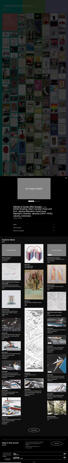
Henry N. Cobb (50, 285)
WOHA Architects (51, 416)
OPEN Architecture (6, 257)
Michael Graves (5, 309)
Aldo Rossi (27, 301)
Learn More (4, 456)
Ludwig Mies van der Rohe (53, 257)
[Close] (66, 178)
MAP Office (27, 373)
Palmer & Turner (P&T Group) (27, 206)
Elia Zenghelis (5, 283)
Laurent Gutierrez (57, 312)
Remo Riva (27, 264)
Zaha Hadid (4, 333)
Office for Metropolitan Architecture (10, 282)
